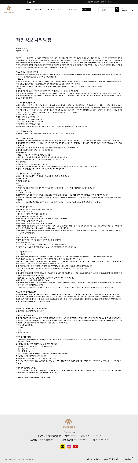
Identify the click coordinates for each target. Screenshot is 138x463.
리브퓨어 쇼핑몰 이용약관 (94, 459)
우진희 (73, 436)
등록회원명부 (89, 2)
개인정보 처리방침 (127, 459)
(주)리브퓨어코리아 (69, 432)
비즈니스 (49, 10)
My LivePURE (125, 9)
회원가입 (103, 2)
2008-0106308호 (80, 440)
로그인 (97, 2)
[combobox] (110, 2)
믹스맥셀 (85, 10)
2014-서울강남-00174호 (48, 440)
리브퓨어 (38, 10)
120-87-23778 (95, 436)
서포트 (60, 10)
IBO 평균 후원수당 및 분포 (112, 459)
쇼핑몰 (27, 10)
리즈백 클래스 (72, 10)
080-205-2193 (103, 440)
